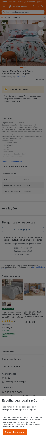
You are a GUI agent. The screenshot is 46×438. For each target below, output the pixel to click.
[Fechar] (43, 399)
